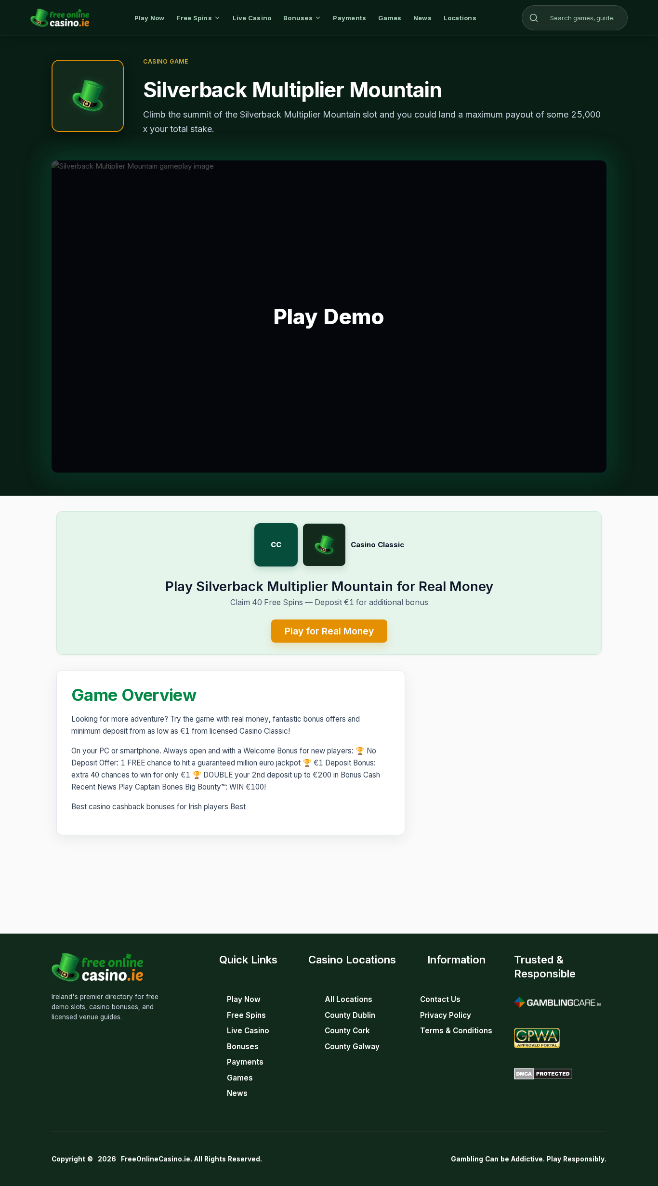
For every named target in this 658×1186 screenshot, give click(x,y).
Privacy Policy (445, 1015)
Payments (349, 18)
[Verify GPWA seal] (537, 1038)
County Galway (352, 1046)
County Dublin (350, 1015)
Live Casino (252, 18)
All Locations (348, 999)
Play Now (149, 18)
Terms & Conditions (456, 1030)
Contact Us (440, 999)
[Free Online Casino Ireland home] (59, 18)
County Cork (347, 1030)
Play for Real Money (329, 631)
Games (389, 18)
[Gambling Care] (557, 1002)
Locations (460, 18)
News (422, 18)
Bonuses (298, 18)
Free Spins (194, 18)
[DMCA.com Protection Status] (543, 1074)
